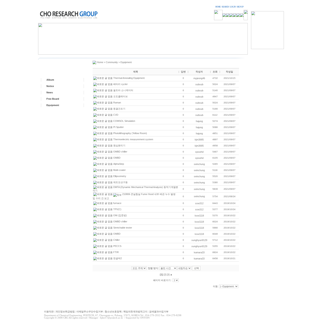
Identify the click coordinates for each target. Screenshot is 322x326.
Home (100, 62)
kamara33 (199, 252)
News (49, 92)
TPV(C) (117, 209)
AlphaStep (118, 164)
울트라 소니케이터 (123, 90)
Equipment (52, 105)
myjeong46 (199, 78)
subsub (199, 84)
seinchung (199, 164)
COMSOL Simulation (124, 121)
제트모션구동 (120, 182)
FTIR (116, 252)
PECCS (117, 246)
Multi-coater (119, 170)
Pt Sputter (118, 127)
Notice (50, 86)
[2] (165, 274)
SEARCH (225, 7)
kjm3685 (199, 139)
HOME (218, 7)
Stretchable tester (122, 227)
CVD (115, 114)
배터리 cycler (120, 84)
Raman (117, 102)
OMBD (116, 157)
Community (112, 62)
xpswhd (199, 152)
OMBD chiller (120, 151)
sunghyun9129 (199, 240)
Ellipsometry (119, 176)
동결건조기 (119, 108)
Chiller (116, 240)
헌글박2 (117, 258)
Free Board (52, 98)
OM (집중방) (120, 215)
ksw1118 (199, 215)
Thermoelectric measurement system (133, 139)
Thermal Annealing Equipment (129, 78)
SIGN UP (240, 7)
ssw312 (199, 203)
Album (50, 79)
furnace (117, 203)
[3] (168, 274)
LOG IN (233, 7)
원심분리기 (119, 145)
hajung (199, 121)
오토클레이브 (120, 96)
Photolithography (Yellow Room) (130, 133)
